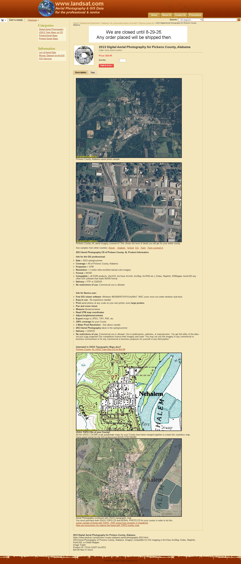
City (137, 248)
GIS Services (45, 58)
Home (154, 15)
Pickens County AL (146, 23)
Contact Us (180, 15)
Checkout (32, 20)
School (130, 248)
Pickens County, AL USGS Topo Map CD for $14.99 (100, 349)
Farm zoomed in (155, 248)
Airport (112, 248)
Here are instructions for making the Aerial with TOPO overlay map (107, 525)
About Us (166, 15)
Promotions (195, 15)
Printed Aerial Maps (48, 35)
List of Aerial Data (47, 52)
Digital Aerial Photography (90, 23)
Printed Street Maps (48, 38)
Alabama (105, 23)
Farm (143, 248)
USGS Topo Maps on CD (51, 32)
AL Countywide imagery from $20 (123, 23)
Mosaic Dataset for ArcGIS (52, 55)
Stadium (121, 248)
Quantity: (102, 60)
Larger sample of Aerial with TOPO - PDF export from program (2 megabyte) (112, 523)
